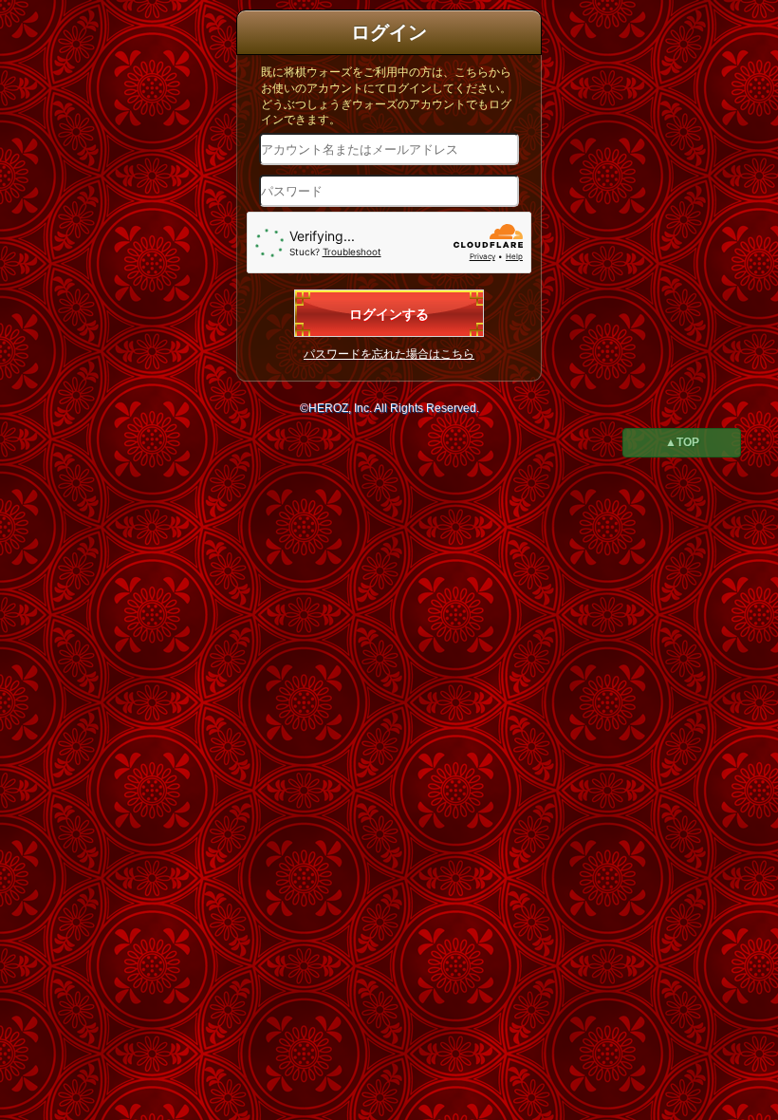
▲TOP (682, 442)
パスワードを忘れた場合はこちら (389, 354)
